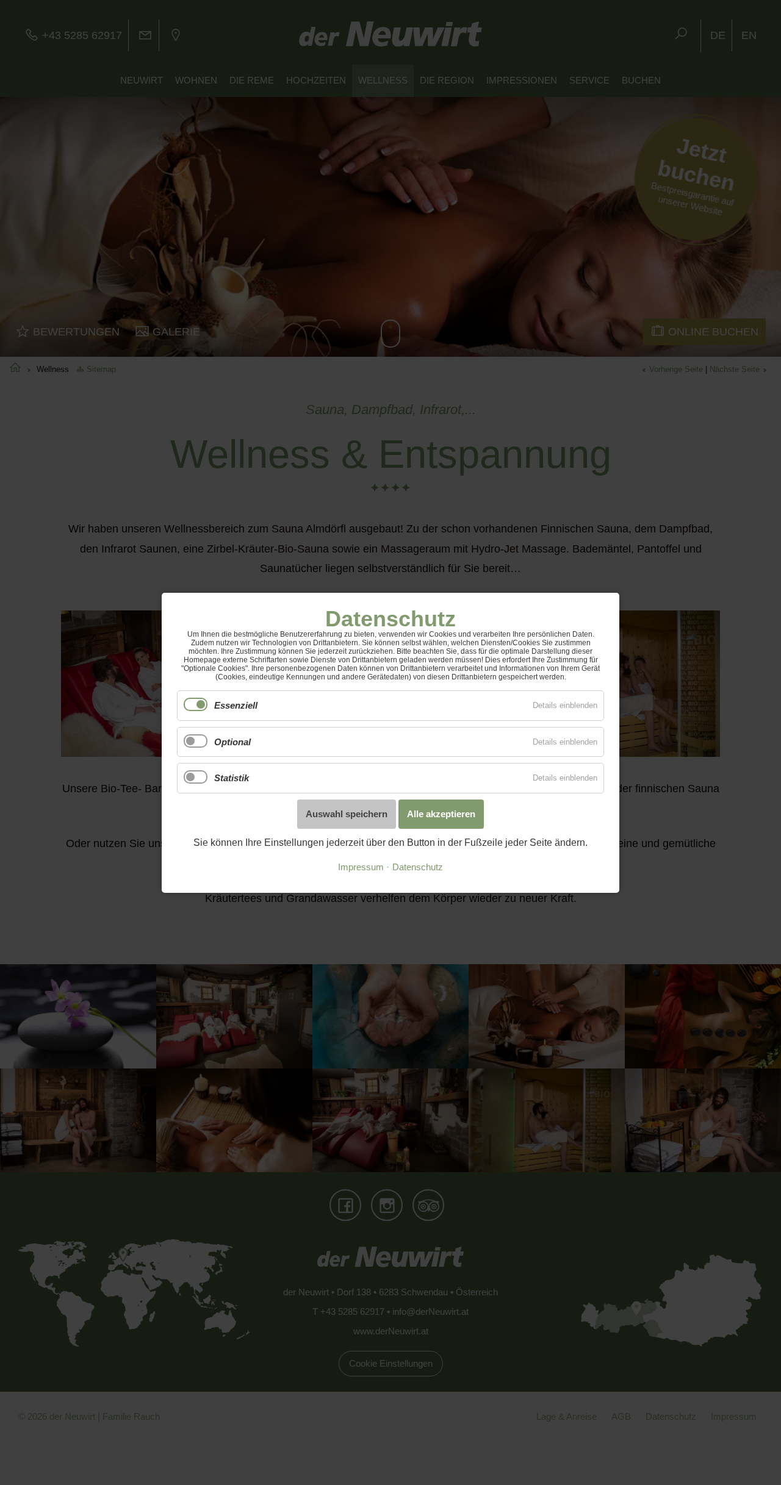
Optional (232, 741)
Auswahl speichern (346, 813)
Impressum (361, 867)
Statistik (231, 778)
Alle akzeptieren (441, 813)
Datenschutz (417, 867)
